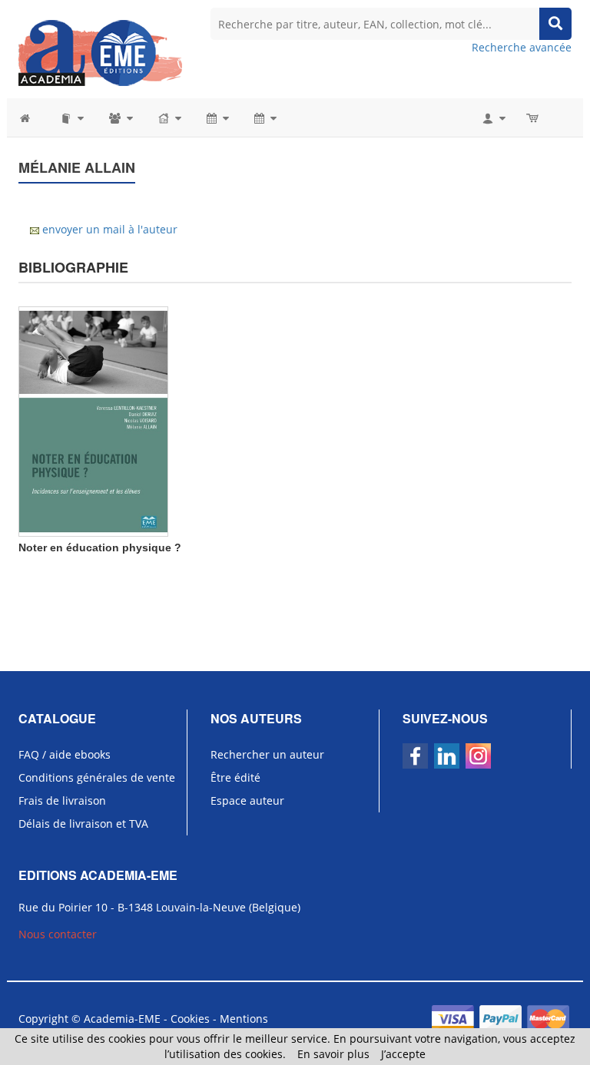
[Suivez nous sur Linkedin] (446, 756)
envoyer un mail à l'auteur (109, 229)
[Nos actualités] (216, 117)
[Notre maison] (168, 117)
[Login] (493, 117)
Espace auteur (247, 800)
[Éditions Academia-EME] (100, 52)
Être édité (235, 777)
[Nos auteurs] (119, 117)
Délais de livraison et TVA (83, 823)
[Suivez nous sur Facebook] (415, 756)
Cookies (190, 1018)
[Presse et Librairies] (264, 117)
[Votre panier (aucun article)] (533, 117)
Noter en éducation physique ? (99, 547)
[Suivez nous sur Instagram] (478, 756)
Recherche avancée (522, 47)
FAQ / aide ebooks (64, 754)
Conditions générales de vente (96, 777)
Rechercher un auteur (267, 754)
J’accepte (403, 1054)
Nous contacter (57, 934)
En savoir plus (333, 1054)
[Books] (71, 117)
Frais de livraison (62, 800)
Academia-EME (122, 1018)
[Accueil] (32, 117)
